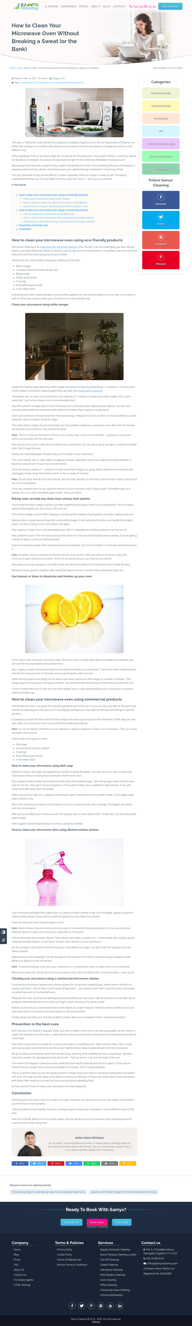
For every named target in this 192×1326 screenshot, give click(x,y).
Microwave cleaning (74, 82)
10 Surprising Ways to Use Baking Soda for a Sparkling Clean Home (48, 1191)
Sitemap (96, 1321)
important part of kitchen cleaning (58, 246)
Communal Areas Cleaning (115, 1289)
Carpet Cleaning (109, 1264)
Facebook (72, 1305)
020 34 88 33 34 (144, 6)
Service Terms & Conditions (72, 1264)
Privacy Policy (64, 1249)
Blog (20, 68)
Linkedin (120, 1305)
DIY (63, 78)
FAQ (16, 1264)
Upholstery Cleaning (111, 1269)
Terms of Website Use (69, 1259)
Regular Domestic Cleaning (115, 1249)
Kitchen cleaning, (55, 82)
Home (12, 68)
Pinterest (91, 1305)
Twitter (81, 1305)
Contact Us (20, 1274)
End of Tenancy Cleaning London (118, 1254)
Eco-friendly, (40, 82)
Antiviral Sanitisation (111, 1295)
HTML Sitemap (22, 1284)
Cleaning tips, (27, 82)
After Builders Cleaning (112, 1274)
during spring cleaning (90, 390)
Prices (17, 1259)
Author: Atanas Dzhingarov (89, 1137)
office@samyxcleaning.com (162, 1263)
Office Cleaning (108, 1284)
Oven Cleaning (108, 1279)
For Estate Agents (23, 1279)
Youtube (110, 1305)
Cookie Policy (64, 1254)
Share (21, 1163)
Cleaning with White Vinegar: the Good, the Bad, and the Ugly (123, 1191)
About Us (19, 1269)
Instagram (100, 1305)
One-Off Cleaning (109, 1259)
